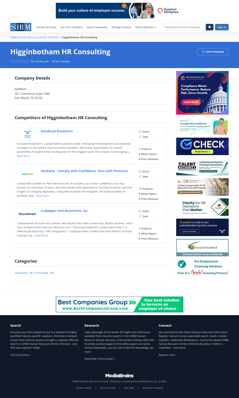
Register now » (167, 354)
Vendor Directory (46, 27)
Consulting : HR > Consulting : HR (34, 272)
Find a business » (20, 354)
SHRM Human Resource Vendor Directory (34, 37)
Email (146, 131)
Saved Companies (97, 27)
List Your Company (71, 27)
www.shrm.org (151, 387)
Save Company (215, 51)
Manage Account (121, 27)
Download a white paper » (100, 358)
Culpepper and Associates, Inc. (65, 211)
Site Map (129, 387)
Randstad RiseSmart (57, 131)
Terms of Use (107, 387)
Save (145, 136)
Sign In (222, 27)
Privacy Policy (84, 387)
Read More (23, 156)
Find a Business (144, 27)
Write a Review (61, 61)
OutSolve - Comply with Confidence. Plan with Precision (84, 171)
